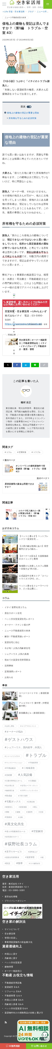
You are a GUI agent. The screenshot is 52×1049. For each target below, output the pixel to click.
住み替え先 (10, 786)
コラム (9, 452)
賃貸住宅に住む (12, 642)
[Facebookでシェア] (17, 365)
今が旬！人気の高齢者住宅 (17, 648)
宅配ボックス (13, 801)
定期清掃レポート (13, 671)
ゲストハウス (20, 739)
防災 (8, 863)
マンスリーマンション (14, 763)
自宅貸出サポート (12, 837)
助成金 (9, 795)
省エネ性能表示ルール (15, 831)
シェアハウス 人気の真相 (17, 654)
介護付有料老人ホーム (14, 781)
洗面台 (9, 817)
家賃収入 (9, 807)
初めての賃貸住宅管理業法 (17, 659)
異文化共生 (15, 824)
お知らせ (9, 677)
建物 (18, 812)
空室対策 (22, 452)
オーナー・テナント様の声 (17, 624)
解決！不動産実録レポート (17, 636)
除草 (20, 863)
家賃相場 (23, 807)
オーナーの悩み (14, 731)
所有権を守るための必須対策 (22, 118)
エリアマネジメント (29, 726)
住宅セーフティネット (30, 786)
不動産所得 (34, 763)
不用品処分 (11, 768)
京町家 (9, 775)
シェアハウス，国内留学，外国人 (24, 747)
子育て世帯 (23, 796)
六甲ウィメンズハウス (30, 791)
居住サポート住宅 (13, 613)
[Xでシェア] (8, 365)
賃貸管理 (30, 857)
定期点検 (31, 802)
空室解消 (38, 831)
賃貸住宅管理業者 (12, 857)
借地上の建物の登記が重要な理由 (23, 112)
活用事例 (9, 665)
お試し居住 (10, 726)
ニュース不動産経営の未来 (15, 17)
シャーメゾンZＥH (13, 756)
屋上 (35, 807)
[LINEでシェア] (35, 365)
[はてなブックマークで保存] (26, 365)
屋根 (7, 812)
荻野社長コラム (22, 843)
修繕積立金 (10, 791)
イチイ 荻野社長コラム (16, 607)
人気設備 (26, 775)
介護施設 (33, 781)
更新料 (30, 812)
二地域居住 (29, 768)
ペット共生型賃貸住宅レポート (20, 619)
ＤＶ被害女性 (35, 863)
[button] (44, 365)
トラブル (37, 452)
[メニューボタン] (4, 4)
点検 (21, 817)
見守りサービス (14, 851)
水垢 (41, 812)
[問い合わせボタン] (47, 4)
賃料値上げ (33, 852)
